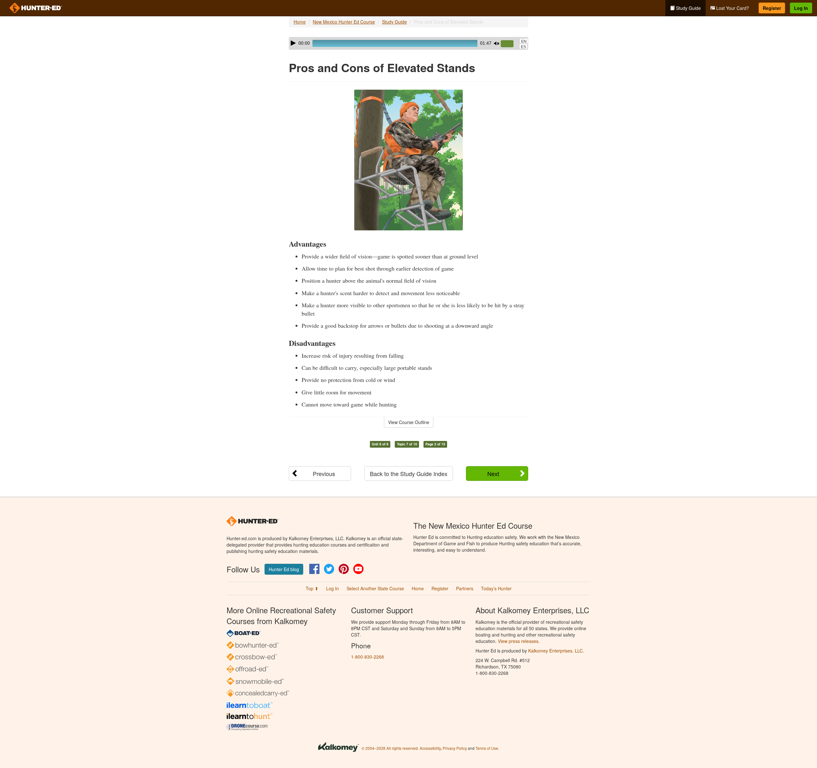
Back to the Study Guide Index (408, 473)
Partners (464, 588)
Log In (801, 8)
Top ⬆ (312, 588)
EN (524, 41)
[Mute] (496, 43)
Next (493, 473)
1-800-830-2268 (367, 656)
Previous (324, 473)
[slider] (510, 44)
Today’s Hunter (496, 588)
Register (772, 8)
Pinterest (344, 569)
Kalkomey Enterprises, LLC (555, 650)
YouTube (358, 569)
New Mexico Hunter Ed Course (344, 22)
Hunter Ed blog (284, 569)
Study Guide (688, 8)
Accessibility (430, 748)
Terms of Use (487, 748)
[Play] (293, 43)
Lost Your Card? (732, 8)
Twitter (329, 569)
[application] (408, 43)
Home (300, 22)
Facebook (314, 569)
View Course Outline (408, 422)
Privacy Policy (455, 748)
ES (523, 47)
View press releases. (519, 641)
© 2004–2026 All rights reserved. (390, 748)
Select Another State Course (375, 588)
